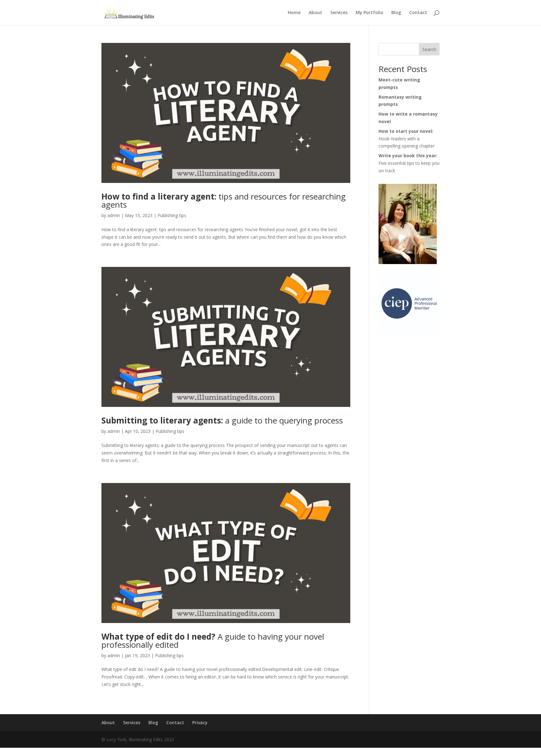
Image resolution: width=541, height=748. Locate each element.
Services (339, 12)
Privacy (200, 722)
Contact (418, 12)
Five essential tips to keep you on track (409, 163)
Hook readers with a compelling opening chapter (407, 138)
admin (113, 215)
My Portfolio (369, 12)
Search (429, 49)
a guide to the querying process (222, 420)
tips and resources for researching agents (223, 200)
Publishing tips (171, 215)
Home (294, 12)
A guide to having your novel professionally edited (212, 640)
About (315, 12)
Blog (396, 12)
